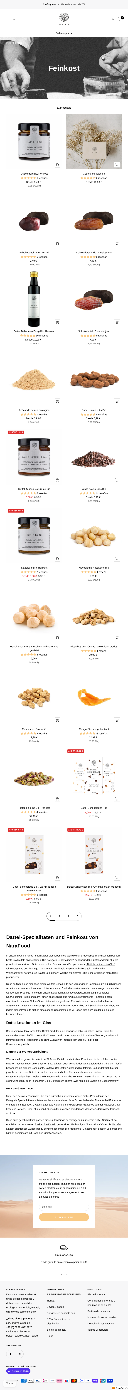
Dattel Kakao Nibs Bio (94, 410)
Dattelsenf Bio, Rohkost (34, 567)
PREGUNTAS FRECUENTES (64, 1294)
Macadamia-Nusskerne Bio (94, 567)
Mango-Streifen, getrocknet (94, 729)
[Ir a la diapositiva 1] (61, 1274)
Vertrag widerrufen (97, 1329)
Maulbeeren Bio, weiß (34, 729)
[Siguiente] (77, 916)
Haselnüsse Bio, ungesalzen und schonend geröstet (34, 648)
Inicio (8, 43)
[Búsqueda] (14, 19)
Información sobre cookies (101, 1317)
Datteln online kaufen (29, 960)
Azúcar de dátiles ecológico (34, 410)
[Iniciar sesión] (113, 19)
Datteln (25, 1005)
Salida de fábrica (56, 1329)
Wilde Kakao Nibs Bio (94, 489)
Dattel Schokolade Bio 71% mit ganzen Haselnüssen (34, 888)
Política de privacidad (99, 1311)
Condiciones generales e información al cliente (101, 1302)
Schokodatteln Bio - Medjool (93, 331)
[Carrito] (120, 19)
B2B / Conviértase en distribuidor (58, 1321)
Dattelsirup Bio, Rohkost (34, 173)
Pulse (50, 1336)
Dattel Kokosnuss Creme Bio (34, 489)
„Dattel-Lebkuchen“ (48, 973)
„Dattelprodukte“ (95, 1063)
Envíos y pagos (55, 1307)
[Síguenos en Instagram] (19, 1354)
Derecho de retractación (100, 1323)
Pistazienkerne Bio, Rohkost (34, 808)
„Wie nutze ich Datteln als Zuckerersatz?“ (95, 1081)
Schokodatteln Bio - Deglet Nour (94, 252)
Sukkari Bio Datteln (45, 1124)
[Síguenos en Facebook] (10, 1354)
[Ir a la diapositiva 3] (66, 1274)
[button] (120, 1388)
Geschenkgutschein (94, 173)
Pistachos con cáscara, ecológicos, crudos (93, 646)
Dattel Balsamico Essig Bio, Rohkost (34, 331)
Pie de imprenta (96, 1294)
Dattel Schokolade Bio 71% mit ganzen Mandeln (94, 886)
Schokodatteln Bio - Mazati (34, 252)
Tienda (50, 1300)
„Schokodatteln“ (83, 968)
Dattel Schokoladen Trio (94, 808)
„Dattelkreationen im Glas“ (100, 964)
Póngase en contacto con (61, 1313)
